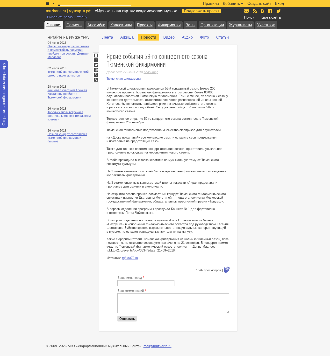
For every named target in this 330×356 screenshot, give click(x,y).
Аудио (187, 37)
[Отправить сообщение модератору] (4, 94)
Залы (190, 25)
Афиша (127, 37)
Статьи (222, 37)
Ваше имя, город (130, 277)
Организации (212, 25)
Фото (204, 37)
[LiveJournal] (96, 80)
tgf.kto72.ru (130, 258)
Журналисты (240, 25)
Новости (148, 37)
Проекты (145, 25)
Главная (53, 25)
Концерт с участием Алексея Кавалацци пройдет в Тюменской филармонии (67, 94)
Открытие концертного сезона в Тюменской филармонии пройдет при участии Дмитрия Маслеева (68, 52)
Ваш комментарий (131, 291)
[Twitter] (96, 65)
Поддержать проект (201, 11)
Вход (279, 3)
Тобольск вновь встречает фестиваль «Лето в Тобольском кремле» (69, 116)
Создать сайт (259, 3)
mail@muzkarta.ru (157, 346)
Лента (107, 37)
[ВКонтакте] (96, 55)
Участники (266, 25)
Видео (169, 37)
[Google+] (96, 75)
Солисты (74, 25)
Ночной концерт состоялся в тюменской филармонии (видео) (67, 138)
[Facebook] (96, 60)
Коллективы (121, 25)
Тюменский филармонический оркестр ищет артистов (68, 73)
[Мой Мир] (96, 70)
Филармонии (169, 25)
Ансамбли (96, 25)
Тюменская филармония (124, 78)
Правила (211, 3)
